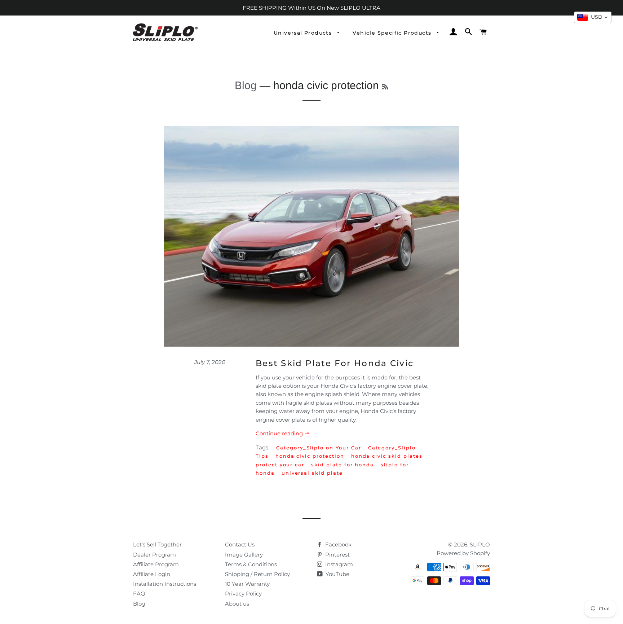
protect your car (280, 464)
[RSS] (385, 87)
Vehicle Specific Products (393, 33)
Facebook (338, 544)
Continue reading (280, 433)
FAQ (139, 593)
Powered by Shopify (463, 553)
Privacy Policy (243, 593)
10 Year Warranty (247, 583)
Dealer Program (154, 554)
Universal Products (304, 33)
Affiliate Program (156, 564)
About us (237, 603)
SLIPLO (480, 544)
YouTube (336, 574)
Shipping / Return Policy (257, 574)
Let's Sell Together (157, 544)
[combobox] (592, 17)
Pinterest (337, 554)
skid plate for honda (342, 464)
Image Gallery (244, 554)
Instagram (338, 564)
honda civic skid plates (387, 456)
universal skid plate (312, 473)
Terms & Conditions (251, 564)
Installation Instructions (164, 583)
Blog (246, 85)
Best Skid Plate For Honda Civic (335, 363)
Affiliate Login (151, 574)
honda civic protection (309, 456)
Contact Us (240, 544)
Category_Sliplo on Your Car (318, 448)
